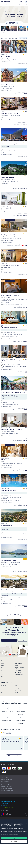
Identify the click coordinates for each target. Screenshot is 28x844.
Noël (2, 690)
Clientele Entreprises (5, 783)
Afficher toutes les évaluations (14, 755)
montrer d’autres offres (14, 614)
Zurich (2, 672)
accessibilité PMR (18, 688)
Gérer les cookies (14, 841)
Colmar (2, 667)
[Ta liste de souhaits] (23, 2)
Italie (2, 674)
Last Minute (19, 4)
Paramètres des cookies (6, 786)
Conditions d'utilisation (6, 788)
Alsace (2, 665)
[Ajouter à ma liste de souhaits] (26, 41)
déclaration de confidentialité (13, 829)
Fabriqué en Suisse (14, 654)
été (1, 688)
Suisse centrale (18, 676)
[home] (10, 1)
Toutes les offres (4, 4)
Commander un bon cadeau (9, 640)
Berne (2, 676)
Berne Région (18, 672)
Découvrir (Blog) (5, 781)
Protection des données (6, 784)
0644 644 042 (6, 805)
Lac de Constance (18, 663)
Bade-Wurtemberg (19, 674)
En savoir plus (22, 640)
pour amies (3, 685)
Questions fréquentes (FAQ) (7, 792)
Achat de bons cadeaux (6, 779)
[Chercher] (26, 2)
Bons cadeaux (12, 4)
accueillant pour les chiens (20, 687)
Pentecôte (3, 687)
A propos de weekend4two (7, 790)
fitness (16, 685)
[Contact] (21, 2)
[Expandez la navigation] (27, 5)
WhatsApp (5, 803)
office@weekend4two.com (9, 801)
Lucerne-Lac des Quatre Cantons (20, 668)
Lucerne (16, 665)
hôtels (2, 692)
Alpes (16, 678)
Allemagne (3, 670)
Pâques (16, 692)
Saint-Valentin (18, 690)
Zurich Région (18, 670)
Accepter (14, 838)
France (2, 663)
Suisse (2, 669)
